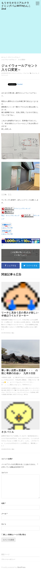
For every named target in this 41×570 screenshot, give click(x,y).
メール (4, 514)
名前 (3, 503)
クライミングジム (17, 73)
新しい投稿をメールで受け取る (14, 534)
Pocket (20, 84)
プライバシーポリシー (8, 559)
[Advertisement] (20, 33)
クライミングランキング (22, 208)
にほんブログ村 (7, 228)
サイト (3, 524)
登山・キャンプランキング (10, 215)
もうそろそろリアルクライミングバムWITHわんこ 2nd (17, 5)
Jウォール (34, 73)
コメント (4, 472)
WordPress (21, 567)
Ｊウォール (25, 73)
